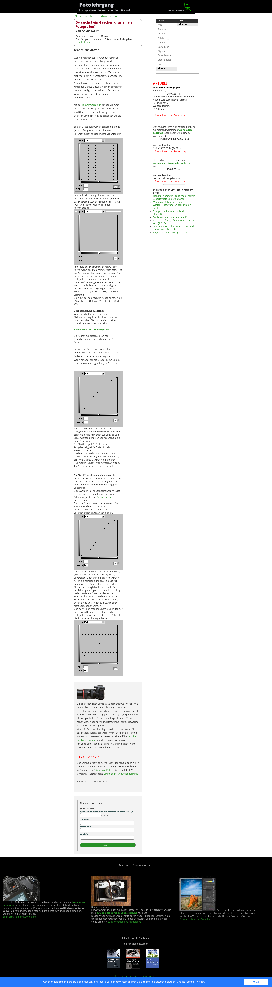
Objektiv (161, 33)
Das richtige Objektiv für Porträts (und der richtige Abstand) (173, 228)
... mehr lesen (83, 42)
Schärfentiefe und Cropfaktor (168, 198)
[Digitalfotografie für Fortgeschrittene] (133, 968)
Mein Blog (81, 16)
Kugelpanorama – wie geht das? (170, 232)
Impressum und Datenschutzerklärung (136, 976)
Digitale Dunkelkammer (165, 53)
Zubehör (162, 42)
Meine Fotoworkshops (104, 16)
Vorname (84, 819)
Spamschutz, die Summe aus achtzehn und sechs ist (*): (106, 811)
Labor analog (164, 59)
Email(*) (84, 834)
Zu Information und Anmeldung (20, 916)
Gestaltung (163, 46)
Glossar (182, 24)
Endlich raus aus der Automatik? (170, 217)
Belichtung (163, 38)
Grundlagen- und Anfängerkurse (121, 773)
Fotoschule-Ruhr (102, 770)
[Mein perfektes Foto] (152, 967)
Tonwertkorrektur (91, 104)
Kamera (161, 29)
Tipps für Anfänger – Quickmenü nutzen (174, 195)
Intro (160, 24)
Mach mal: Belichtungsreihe (167, 201)
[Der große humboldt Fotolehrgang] (113, 967)
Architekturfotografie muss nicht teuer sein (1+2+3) (173, 222)
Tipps (160, 64)
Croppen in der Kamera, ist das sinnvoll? (169, 213)
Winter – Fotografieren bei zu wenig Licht (172, 206)
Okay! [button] (256, 982)
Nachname (85, 826)
